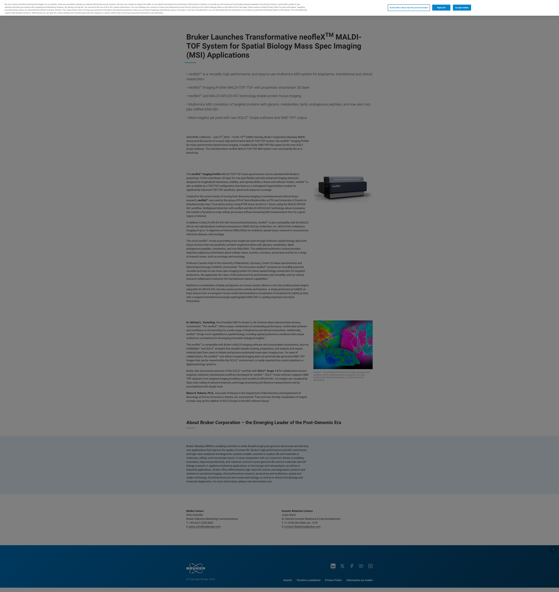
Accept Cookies (462, 8)
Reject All (441, 8)
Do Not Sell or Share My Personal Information (409, 8)
